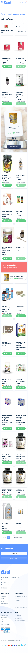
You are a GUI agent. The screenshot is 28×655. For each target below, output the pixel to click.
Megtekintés (14, 146)
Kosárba (8, 66)
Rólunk (2, 598)
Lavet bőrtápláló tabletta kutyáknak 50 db (7, 213)
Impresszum (4, 603)
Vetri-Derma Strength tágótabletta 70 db (20, 95)
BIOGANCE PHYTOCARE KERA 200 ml (7, 94)
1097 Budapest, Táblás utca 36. (10, 577)
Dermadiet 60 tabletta (20, 307)
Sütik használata (5, 624)
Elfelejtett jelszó (20, 620)
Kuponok (17, 600)
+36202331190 (6, 582)
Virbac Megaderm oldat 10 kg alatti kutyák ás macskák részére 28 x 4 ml (21, 418)
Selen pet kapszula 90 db (17, 276)
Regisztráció (19, 618)
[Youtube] (6, 588)
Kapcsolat (14, 553)
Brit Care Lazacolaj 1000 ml (6, 525)
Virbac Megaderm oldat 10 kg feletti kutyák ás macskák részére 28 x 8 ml (7, 418)
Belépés (18, 615)
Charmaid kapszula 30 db (20, 380)
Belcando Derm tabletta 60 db (20, 490)
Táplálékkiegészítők (18, 14)
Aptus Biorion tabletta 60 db (6, 455)
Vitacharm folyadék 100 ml (20, 212)
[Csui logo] (7, 2)
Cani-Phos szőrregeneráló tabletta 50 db (7, 177)
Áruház (3, 14)
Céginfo (3, 601)
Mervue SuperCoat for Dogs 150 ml (6, 308)
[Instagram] (4, 588)
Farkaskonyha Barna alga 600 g (21, 59)
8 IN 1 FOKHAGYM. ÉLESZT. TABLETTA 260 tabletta (7, 249)
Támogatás (13, 558)
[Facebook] (1, 588)
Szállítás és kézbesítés (21, 607)
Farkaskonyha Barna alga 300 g (7, 59)
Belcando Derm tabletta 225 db (7, 490)
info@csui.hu (6, 580)
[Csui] (5, 572)
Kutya (9, 14)
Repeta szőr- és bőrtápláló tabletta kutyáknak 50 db (21, 344)
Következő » (18, 538)
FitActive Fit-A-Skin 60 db (6, 380)
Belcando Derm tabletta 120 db (20, 455)
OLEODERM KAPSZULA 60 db (7, 343)
